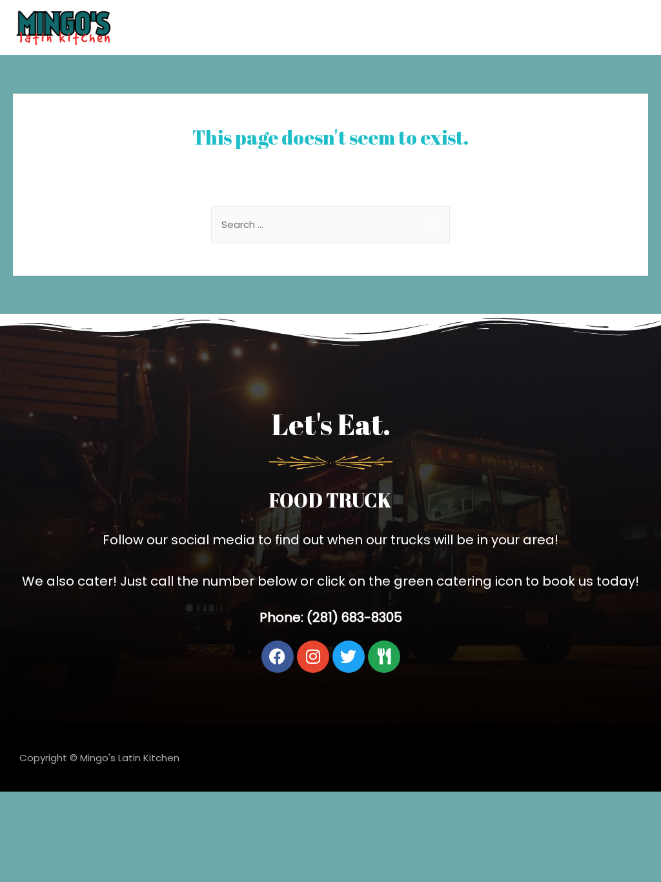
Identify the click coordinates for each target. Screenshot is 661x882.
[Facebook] (277, 657)
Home (561, 27)
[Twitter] (348, 657)
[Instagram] (313, 657)
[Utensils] (384, 657)
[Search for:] (330, 224)
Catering (617, 27)
